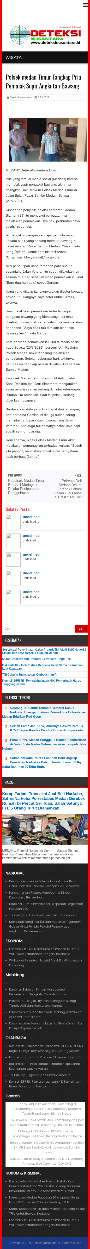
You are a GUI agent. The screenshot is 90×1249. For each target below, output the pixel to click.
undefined (31, 517)
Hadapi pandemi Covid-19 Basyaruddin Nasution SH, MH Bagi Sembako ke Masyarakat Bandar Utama (47, 1147)
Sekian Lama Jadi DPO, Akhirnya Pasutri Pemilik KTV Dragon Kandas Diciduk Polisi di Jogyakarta (46, 728)
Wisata (14, 57)
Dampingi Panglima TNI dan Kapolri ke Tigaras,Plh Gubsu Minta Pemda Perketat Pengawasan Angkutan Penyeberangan (45, 926)
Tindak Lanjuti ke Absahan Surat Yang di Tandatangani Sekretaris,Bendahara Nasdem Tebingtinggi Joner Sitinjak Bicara (47, 1109)
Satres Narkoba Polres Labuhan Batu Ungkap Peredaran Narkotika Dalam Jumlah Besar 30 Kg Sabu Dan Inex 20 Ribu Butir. (41, 762)
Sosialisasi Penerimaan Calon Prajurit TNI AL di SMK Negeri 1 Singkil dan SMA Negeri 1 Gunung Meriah (44, 651)
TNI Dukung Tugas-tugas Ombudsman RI (29, 674)
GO (81, 629)
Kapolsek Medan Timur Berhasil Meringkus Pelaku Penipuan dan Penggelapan (26, 486)
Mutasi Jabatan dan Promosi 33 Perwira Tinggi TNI (36, 659)
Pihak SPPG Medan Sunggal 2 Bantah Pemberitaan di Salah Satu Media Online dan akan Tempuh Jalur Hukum (44, 744)
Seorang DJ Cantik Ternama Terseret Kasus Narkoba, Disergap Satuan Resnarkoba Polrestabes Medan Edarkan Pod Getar (44, 712)
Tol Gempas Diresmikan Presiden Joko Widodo (43, 915)
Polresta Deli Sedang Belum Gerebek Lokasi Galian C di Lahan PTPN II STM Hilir (67, 489)
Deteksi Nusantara (44, 1243)
